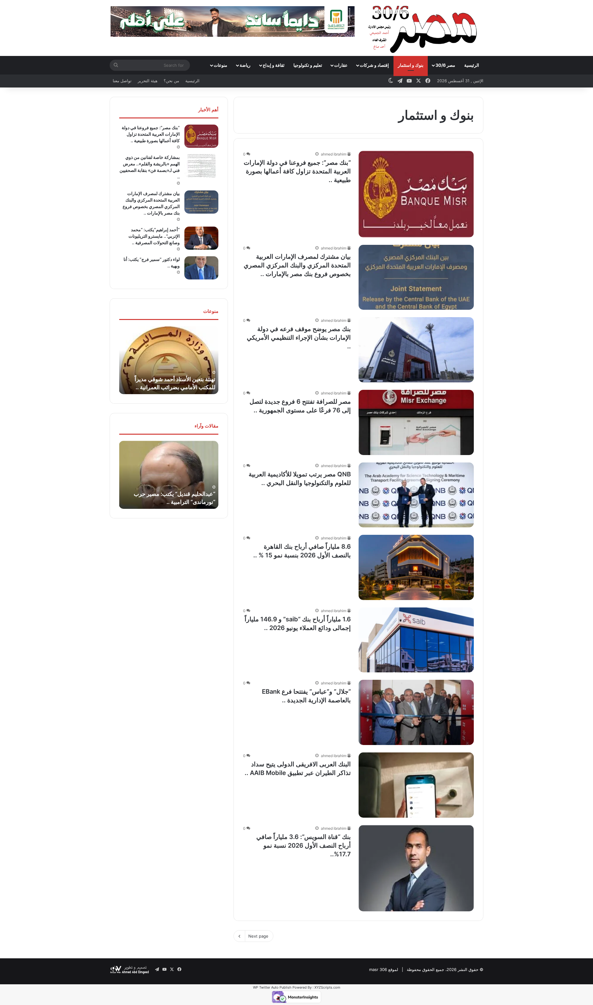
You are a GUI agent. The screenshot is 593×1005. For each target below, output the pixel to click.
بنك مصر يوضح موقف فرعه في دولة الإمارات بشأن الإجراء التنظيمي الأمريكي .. (299, 337)
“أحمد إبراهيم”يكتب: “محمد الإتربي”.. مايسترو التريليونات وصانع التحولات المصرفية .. (154, 236)
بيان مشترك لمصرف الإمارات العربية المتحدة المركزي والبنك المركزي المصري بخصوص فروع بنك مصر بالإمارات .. (297, 265)
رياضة (245, 65)
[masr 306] (424, 27)
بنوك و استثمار (410, 65)
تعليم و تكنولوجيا (307, 65)
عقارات (340, 65)
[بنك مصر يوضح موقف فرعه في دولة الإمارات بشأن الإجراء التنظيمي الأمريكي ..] (416, 349)
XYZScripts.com (327, 987)
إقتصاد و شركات (374, 65)
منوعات (220, 65)
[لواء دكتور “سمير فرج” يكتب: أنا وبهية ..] (201, 267)
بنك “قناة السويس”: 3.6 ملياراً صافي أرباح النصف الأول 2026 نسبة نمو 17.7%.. (303, 845)
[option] (167, 360)
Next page (258, 936)
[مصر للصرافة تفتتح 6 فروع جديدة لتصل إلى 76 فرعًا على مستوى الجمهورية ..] (416, 422)
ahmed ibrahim (333, 154)
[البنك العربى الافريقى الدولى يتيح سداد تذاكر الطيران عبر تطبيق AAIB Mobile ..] (416, 785)
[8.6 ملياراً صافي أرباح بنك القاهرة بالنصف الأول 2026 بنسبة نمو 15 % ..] (416, 567)
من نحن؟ (171, 80)
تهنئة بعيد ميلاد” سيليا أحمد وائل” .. (175, 387)
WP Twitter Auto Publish (272, 987)
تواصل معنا (122, 80)
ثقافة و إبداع (273, 65)
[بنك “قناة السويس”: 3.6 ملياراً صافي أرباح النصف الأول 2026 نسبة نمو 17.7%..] (416, 868)
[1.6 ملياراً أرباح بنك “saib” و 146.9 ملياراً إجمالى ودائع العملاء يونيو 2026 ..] (416, 640)
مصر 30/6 (445, 65)
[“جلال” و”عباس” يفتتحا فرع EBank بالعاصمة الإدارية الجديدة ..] (416, 712)
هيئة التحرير (148, 80)
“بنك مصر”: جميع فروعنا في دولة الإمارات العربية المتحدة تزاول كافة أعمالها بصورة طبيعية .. (297, 171)
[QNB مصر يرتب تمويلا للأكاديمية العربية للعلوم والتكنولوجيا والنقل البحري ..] (416, 495)
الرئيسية (471, 65)
